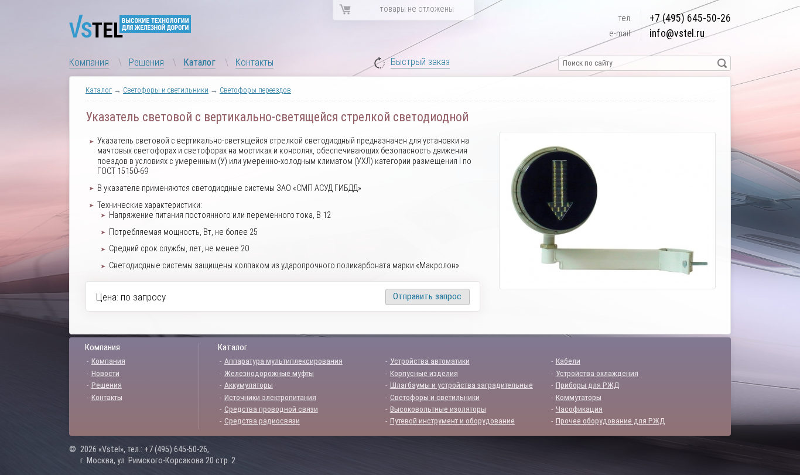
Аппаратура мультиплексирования (283, 360)
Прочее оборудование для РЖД (610, 420)
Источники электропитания (270, 397)
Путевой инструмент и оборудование (452, 420)
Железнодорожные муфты (269, 373)
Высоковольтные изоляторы (438, 409)
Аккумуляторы (248, 384)
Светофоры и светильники (165, 90)
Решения (146, 62)
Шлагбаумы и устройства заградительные (461, 384)
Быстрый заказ (420, 62)
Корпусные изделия (424, 373)
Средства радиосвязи (262, 420)
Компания (89, 62)
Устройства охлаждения (597, 373)
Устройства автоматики (430, 360)
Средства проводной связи (271, 409)
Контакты (254, 62)
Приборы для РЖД (588, 384)
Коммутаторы (578, 397)
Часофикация (579, 409)
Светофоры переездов (255, 90)
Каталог (199, 62)
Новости (105, 373)
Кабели (568, 360)
